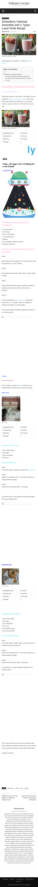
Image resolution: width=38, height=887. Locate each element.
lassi (21, 788)
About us (12, 879)
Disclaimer (5, 879)
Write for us (19, 881)
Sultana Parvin (5, 31)
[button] (3, 10)
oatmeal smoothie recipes (17, 99)
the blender (31, 470)
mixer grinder (21, 300)
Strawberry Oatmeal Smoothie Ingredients (17, 76)
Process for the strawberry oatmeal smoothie (19, 78)
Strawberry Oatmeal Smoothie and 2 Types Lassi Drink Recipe (16, 25)
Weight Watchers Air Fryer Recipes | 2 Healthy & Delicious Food (10, 798)
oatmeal (26, 788)
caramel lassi (10, 788)
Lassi (8, 80)
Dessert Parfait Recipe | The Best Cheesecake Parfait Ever (29, 798)
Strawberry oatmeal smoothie (13, 74)
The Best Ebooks (29, 879)
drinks (16, 788)
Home (3, 15)
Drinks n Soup (10, 15)
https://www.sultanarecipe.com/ (19, 811)
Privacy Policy (20, 879)
